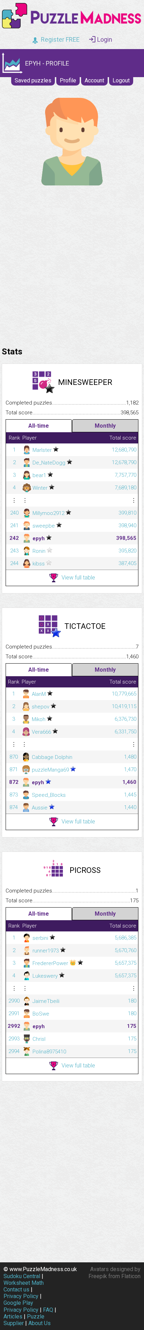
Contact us (16, 1289)
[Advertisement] (72, 264)
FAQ (48, 1310)
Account (94, 80)
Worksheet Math (23, 1283)
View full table (78, 577)
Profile (68, 80)
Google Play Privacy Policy (20, 1306)
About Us (39, 1323)
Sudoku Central (21, 1276)
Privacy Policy (20, 1296)
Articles (12, 1316)
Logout (121, 80)
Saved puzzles (33, 80)
